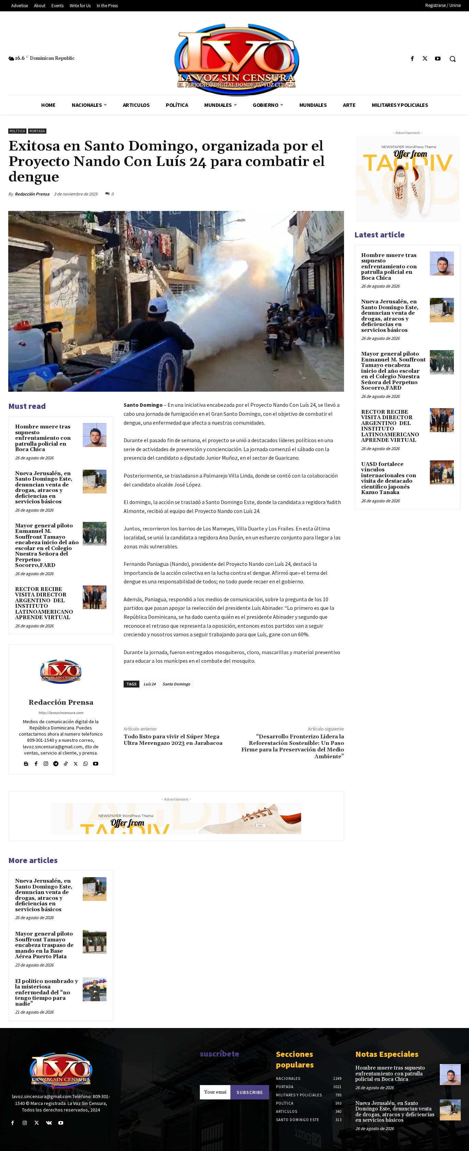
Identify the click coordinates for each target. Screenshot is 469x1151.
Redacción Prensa (32, 194)
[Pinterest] (321, 194)
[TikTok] (65, 762)
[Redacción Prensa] (60, 672)
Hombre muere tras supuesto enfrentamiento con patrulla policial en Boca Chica (43, 438)
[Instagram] (45, 762)
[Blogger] (25, 762)
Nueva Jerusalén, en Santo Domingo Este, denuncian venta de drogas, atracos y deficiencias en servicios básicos (43, 487)
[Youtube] (438, 59)
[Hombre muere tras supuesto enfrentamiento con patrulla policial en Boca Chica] (94, 435)
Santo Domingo (176, 683)
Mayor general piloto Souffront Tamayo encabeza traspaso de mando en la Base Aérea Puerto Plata (44, 945)
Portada (37, 131)
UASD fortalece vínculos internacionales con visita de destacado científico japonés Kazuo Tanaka (388, 478)
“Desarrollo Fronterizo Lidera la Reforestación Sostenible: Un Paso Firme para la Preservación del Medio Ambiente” (292, 746)
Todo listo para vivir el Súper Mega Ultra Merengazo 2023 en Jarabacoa (173, 740)
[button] (452, 59)
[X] (425, 59)
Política (17, 131)
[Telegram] (55, 762)
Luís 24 (150, 683)
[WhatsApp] (337, 194)
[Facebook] (412, 59)
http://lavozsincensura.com (60, 712)
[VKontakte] (49, 1123)
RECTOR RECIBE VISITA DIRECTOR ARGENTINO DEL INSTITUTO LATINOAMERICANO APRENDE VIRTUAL (44, 603)
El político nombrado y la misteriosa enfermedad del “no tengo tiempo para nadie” (46, 992)
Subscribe (250, 1092)
